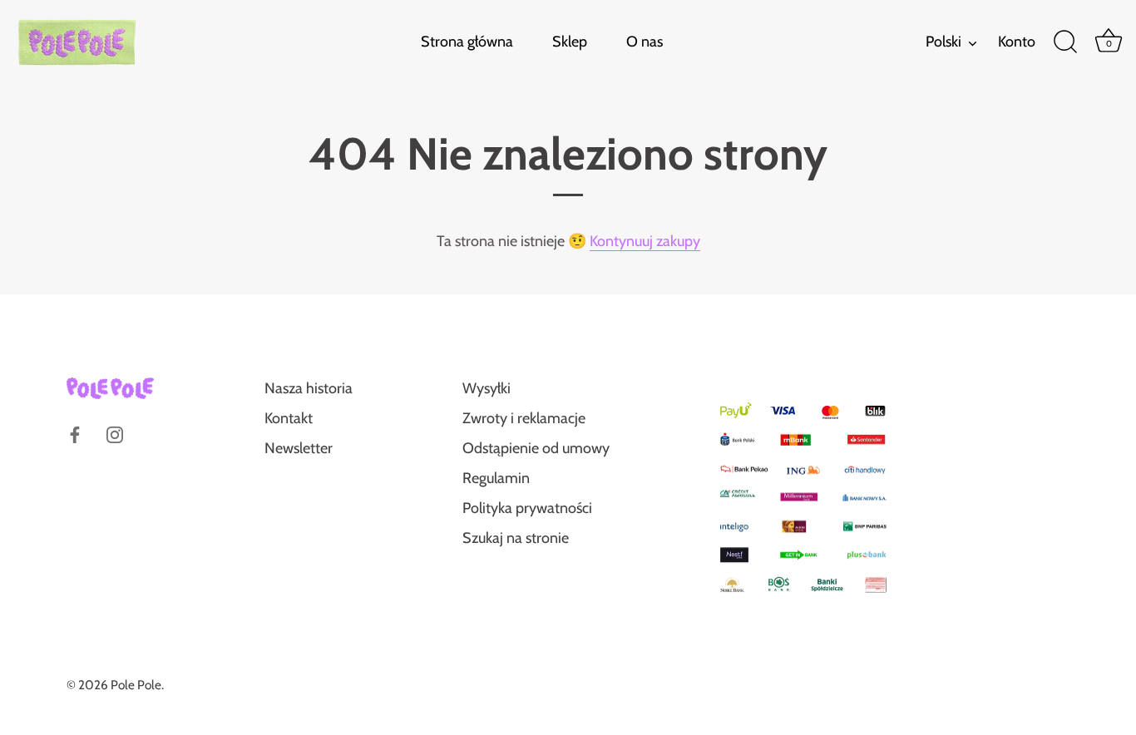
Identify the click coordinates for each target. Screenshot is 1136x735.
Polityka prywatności (527, 508)
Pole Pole (136, 685)
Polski (943, 41)
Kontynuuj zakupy (645, 241)
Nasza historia (308, 388)
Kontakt (288, 418)
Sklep (569, 41)
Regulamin (496, 478)
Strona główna (467, 41)
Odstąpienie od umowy (536, 448)
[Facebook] (75, 433)
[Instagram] (114, 433)
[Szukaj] (1065, 42)
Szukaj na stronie (515, 538)
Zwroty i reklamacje (523, 418)
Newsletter (298, 448)
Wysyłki (486, 388)
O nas (644, 41)
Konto (1016, 41)
